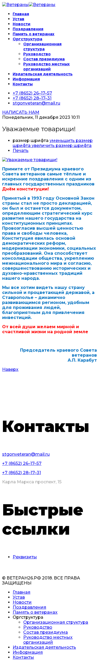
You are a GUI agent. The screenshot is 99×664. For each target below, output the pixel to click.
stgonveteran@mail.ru (36, 103)
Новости (21, 24)
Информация (26, 79)
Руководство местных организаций (46, 66)
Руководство (37, 54)
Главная (21, 14)
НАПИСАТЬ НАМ (20, 112)
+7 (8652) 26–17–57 (32, 93)
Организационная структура (42, 46)
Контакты (23, 84)
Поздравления (28, 29)
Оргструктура (27, 39)
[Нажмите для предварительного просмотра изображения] (29, 159)
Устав (18, 19)
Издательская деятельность (43, 74)
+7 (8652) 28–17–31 (32, 98)
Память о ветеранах (33, 34)
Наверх (10, 369)
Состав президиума (44, 59)
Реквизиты (25, 556)
